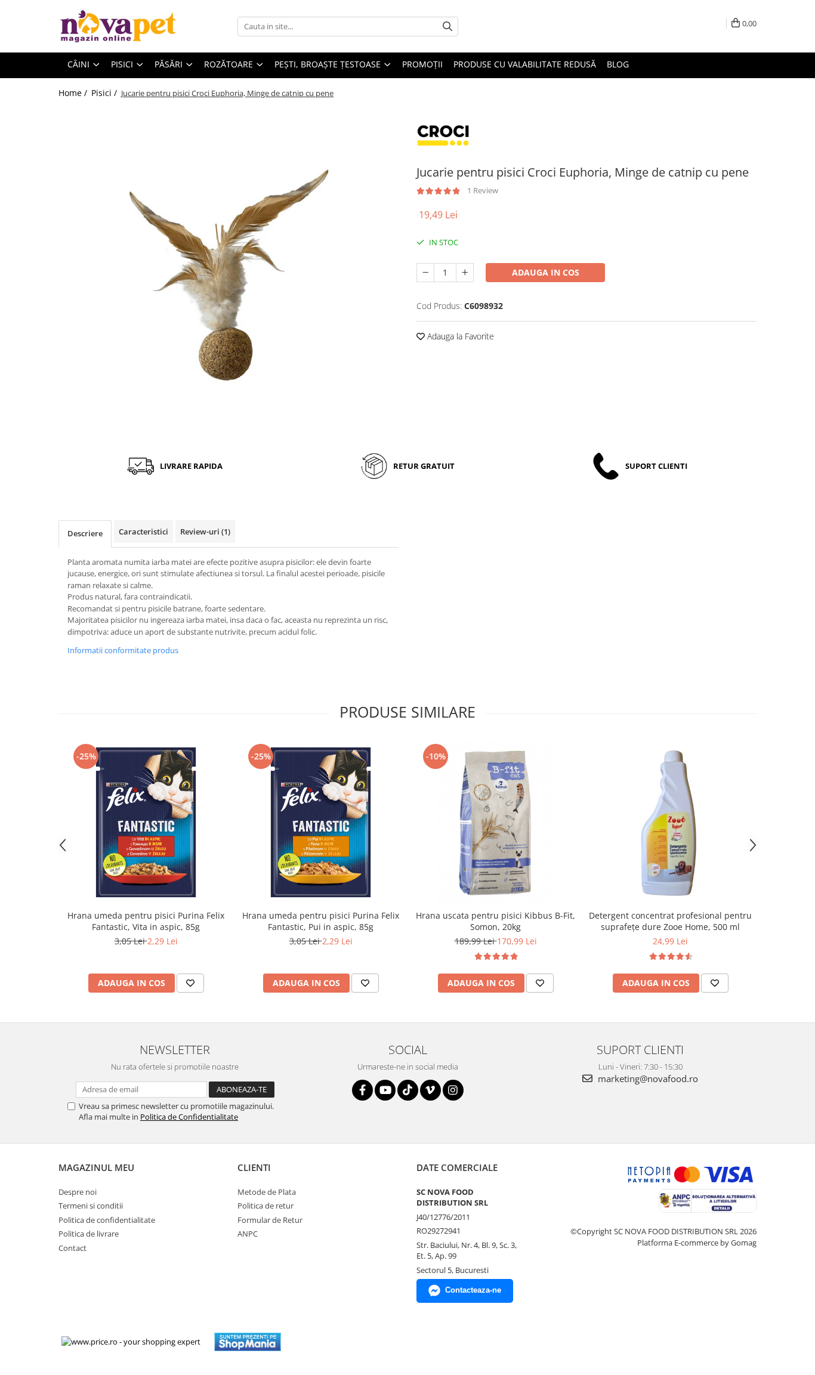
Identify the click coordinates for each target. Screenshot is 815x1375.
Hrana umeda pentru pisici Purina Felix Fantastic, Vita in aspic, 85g (145, 921)
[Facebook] (362, 1090)
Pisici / (105, 92)
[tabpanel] (228, 275)
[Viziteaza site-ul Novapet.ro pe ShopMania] (247, 1342)
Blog (618, 64)
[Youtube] (385, 1090)
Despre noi (77, 1191)
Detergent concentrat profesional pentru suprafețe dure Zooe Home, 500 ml (670, 921)
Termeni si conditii (90, 1205)
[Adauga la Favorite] (190, 983)
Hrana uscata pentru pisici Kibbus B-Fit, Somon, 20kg (495, 921)
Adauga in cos (545, 272)
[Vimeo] (430, 1090)
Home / (73, 92)
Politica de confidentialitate (106, 1220)
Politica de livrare (88, 1233)
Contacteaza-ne (473, 1290)
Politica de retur (265, 1205)
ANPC (247, 1233)
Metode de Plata (266, 1191)
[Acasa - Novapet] (118, 26)
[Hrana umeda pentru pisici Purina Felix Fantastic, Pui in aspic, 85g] (320, 822)
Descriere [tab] (85, 533)
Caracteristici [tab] (143, 531)
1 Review (482, 190)
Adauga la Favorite (459, 336)
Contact (72, 1248)
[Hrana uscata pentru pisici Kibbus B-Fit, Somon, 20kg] (495, 822)
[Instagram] (453, 1090)
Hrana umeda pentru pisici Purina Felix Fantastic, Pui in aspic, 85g (320, 921)
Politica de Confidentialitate (189, 1116)
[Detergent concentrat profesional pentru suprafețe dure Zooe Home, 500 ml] (670, 822)
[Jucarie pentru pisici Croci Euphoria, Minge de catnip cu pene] (228, 275)
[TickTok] (407, 1090)
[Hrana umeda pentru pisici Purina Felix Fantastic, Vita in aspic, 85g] (145, 822)
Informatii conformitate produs (122, 650)
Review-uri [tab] (205, 531)
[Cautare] (447, 26)
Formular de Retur (269, 1220)
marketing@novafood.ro (646, 1078)
